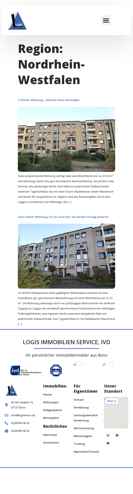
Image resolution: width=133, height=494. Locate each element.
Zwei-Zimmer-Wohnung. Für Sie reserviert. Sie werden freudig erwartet (63, 217)
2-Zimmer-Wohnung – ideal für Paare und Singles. (49, 100)
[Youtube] (108, 443)
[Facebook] (117, 435)
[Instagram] (108, 435)
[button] (106, 20)
